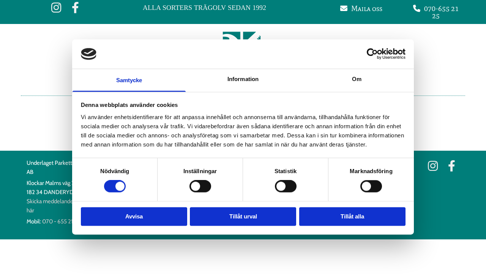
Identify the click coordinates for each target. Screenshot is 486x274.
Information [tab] (243, 79)
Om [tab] (356, 79)
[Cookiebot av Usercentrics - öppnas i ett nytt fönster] (372, 54)
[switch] (200, 186)
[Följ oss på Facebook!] (75, 7)
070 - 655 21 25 (61, 221)
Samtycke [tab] (129, 80)
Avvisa (134, 216)
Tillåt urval (243, 216)
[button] (361, 8)
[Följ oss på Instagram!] (56, 7)
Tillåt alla (352, 216)
